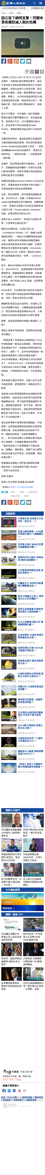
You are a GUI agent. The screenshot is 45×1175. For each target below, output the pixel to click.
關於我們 (39, 1097)
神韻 (26, 496)
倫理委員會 (31, 1100)
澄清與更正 (19, 1100)
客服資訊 (7, 1100)
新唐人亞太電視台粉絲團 (22, 487)
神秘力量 (15, 496)
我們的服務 (27, 1097)
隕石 (13, 492)
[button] (22, 43)
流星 (22, 492)
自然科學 (33, 492)
